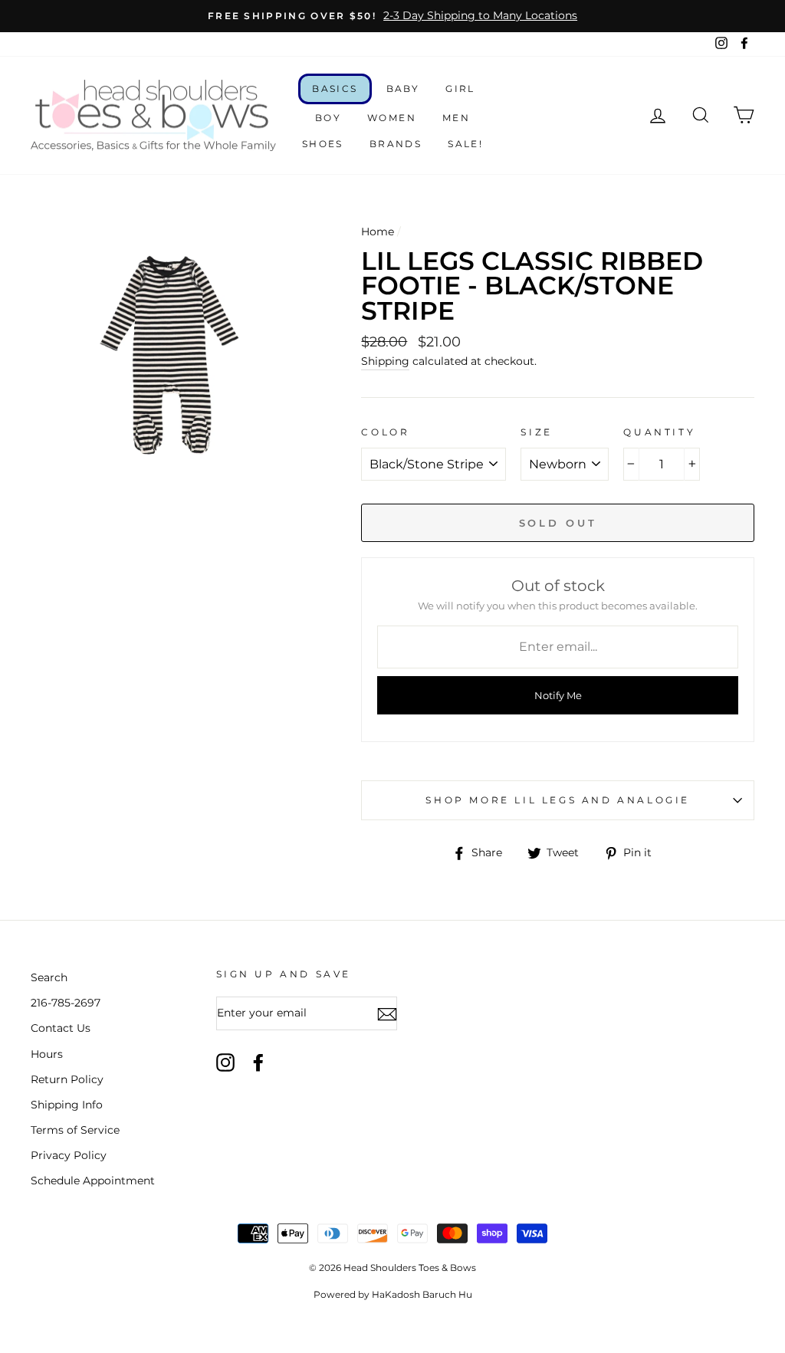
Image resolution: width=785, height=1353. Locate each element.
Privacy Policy (69, 1155)
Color (385, 432)
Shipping (385, 361)
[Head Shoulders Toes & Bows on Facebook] (258, 1062)
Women (391, 117)
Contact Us (60, 1028)
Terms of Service (75, 1130)
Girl (460, 88)
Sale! (465, 143)
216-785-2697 (65, 1003)
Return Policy (67, 1079)
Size (536, 432)
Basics (334, 88)
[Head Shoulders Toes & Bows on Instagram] (225, 1062)
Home (377, 231)
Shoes (322, 143)
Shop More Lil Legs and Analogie (557, 800)
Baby (403, 88)
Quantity (659, 432)
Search (49, 977)
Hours (47, 1054)
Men (456, 117)
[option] (392, 16)
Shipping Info (67, 1104)
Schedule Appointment (93, 1180)
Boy (328, 117)
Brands (396, 143)
